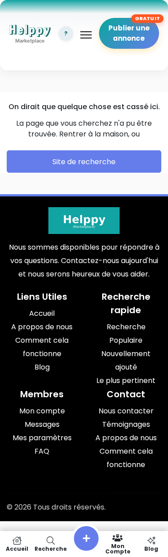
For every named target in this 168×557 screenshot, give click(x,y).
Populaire (125, 340)
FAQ (41, 451)
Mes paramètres (42, 438)
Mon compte (42, 411)
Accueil (42, 313)
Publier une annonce (129, 33)
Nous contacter (126, 411)
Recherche (126, 327)
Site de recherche (84, 162)
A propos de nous (42, 327)
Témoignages (126, 424)
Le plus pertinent (125, 380)
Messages (42, 424)
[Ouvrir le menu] (86, 34)
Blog (42, 367)
